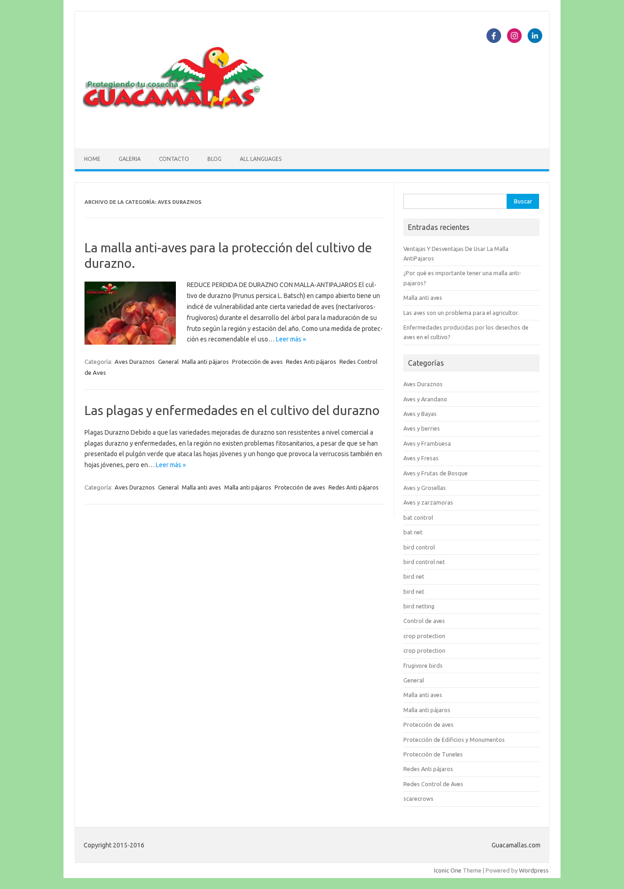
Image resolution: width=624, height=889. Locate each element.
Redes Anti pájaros (311, 361)
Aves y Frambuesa (427, 443)
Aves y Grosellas (424, 487)
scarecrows (418, 798)
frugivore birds (423, 665)
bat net (413, 532)
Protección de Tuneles (433, 754)
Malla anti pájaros (205, 361)
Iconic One (447, 870)
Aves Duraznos (135, 361)
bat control (418, 517)
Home (92, 159)
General (168, 361)
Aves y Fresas (421, 458)
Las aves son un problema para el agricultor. (461, 312)
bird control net (424, 562)
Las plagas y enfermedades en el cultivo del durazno (232, 410)
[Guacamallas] (174, 133)
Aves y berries (421, 428)
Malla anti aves (201, 487)
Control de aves (424, 621)
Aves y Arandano (425, 399)
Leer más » (291, 339)
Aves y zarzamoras (428, 502)
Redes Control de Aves (433, 784)
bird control (419, 547)
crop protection (424, 636)
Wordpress (534, 870)
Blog (214, 159)
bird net (413, 576)
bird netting (418, 606)
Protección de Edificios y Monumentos (454, 739)
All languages (260, 159)
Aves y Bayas (420, 413)
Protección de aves (257, 361)
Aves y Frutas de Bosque (435, 473)
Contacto (174, 159)
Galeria (130, 159)
